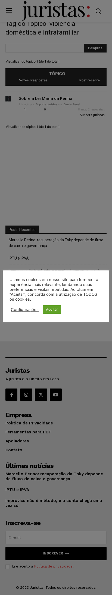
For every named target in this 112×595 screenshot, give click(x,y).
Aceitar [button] (52, 309)
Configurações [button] (25, 309)
